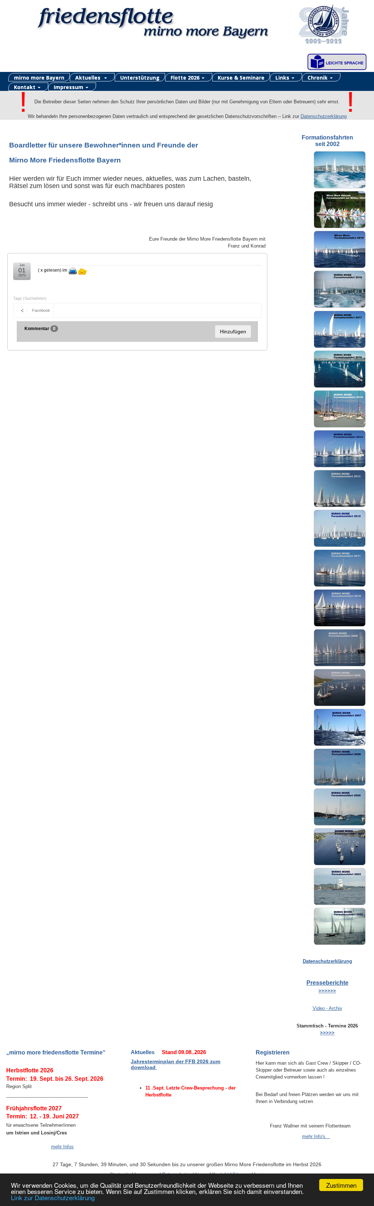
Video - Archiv (327, 1008)
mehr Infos (62, 1146)
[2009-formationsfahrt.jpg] (339, 647)
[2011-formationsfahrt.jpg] (339, 568)
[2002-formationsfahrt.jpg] (339, 926)
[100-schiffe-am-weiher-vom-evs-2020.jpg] (339, 209)
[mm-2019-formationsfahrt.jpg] (339, 249)
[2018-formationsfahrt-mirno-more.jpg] (339, 289)
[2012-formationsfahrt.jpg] (339, 528)
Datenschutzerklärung (324, 116)
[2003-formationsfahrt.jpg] (339, 886)
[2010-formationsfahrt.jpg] (339, 608)
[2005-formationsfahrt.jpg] (339, 807)
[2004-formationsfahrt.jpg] (339, 846)
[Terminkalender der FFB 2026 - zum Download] (156, 1067)
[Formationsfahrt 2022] (339, 170)
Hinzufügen (233, 331)
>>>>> (327, 1032)
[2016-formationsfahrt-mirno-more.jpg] (339, 369)
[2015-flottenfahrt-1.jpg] (339, 409)
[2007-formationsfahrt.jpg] (339, 727)
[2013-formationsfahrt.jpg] (339, 488)
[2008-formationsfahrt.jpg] (339, 687)
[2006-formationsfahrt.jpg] (339, 767)
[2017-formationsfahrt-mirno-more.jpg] (339, 329)
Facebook (41, 310)
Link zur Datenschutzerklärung (53, 1197)
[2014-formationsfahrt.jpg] (339, 448)
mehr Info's (316, 1136)
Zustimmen (341, 1185)
